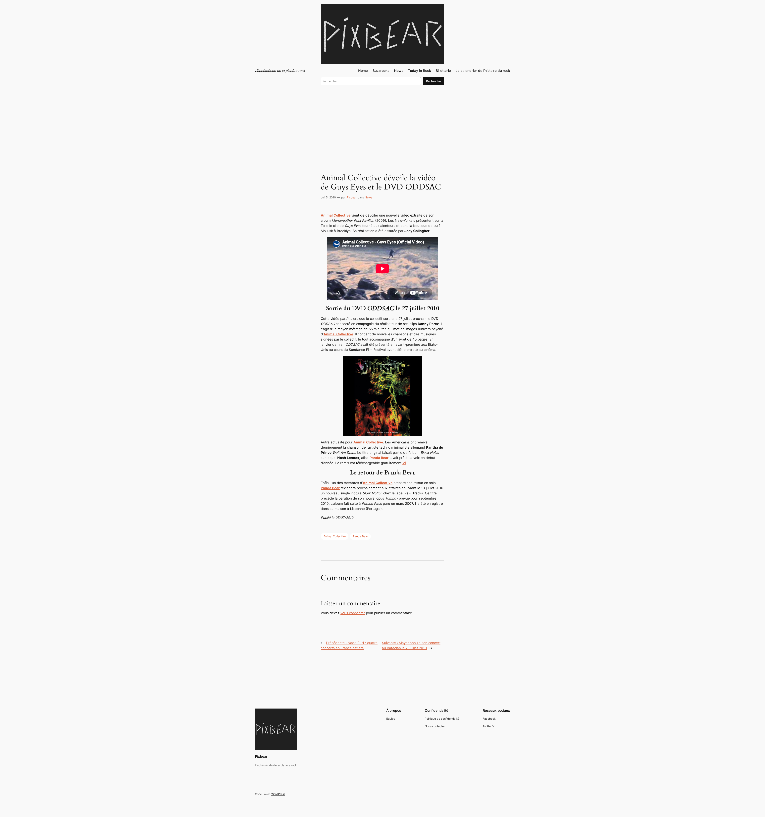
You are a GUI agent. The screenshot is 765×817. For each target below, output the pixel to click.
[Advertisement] (382, 121)
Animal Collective (335, 215)
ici (404, 463)
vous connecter (352, 613)
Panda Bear (360, 536)
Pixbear (352, 197)
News (368, 197)
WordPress (278, 794)
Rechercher (433, 81)
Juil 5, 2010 (328, 197)
